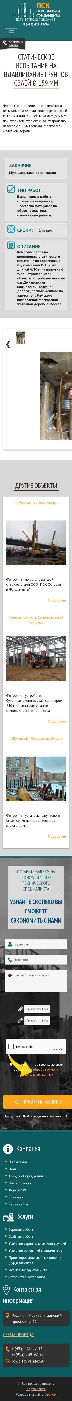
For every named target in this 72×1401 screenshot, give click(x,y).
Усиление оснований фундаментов (35, 1250)
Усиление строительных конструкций (37, 1243)
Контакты (16, 1197)
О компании (18, 1162)
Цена (13, 1169)
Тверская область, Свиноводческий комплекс (36, 620)
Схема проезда (18, 1334)
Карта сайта (18, 1204)
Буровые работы (21, 1229)
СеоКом (50, 1394)
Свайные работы (21, 1236)
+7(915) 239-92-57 (28, 1354)
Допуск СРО (18, 1190)
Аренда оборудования (26, 1176)
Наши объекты (20, 1183)
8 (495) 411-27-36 (27, 1348)
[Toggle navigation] (11, 32)
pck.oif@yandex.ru (28, 1361)
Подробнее (57, 600)
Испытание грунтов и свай (29, 1270)
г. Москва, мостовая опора (36, 502)
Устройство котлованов (27, 1277)
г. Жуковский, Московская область (36, 738)
